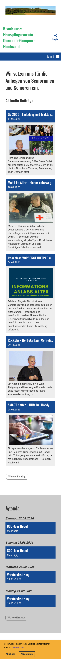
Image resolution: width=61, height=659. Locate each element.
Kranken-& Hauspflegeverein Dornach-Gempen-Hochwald (19, 37)
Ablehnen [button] (10, 654)
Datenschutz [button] (18, 647)
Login (55, 39)
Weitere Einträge (17, 476)
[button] (30, 528)
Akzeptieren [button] (27, 654)
